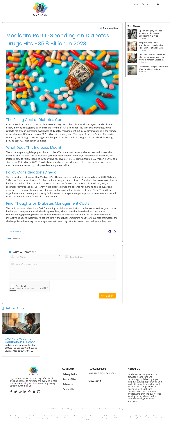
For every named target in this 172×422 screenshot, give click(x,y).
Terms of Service (105, 409)
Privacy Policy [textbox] (70, 374)
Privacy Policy (118, 409)
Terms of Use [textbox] (69, 379)
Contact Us (94, 409)
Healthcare (16, 231)
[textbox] (33, 382)
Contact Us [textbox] (68, 389)
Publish (108, 295)
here (91, 420)
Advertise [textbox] (68, 384)
